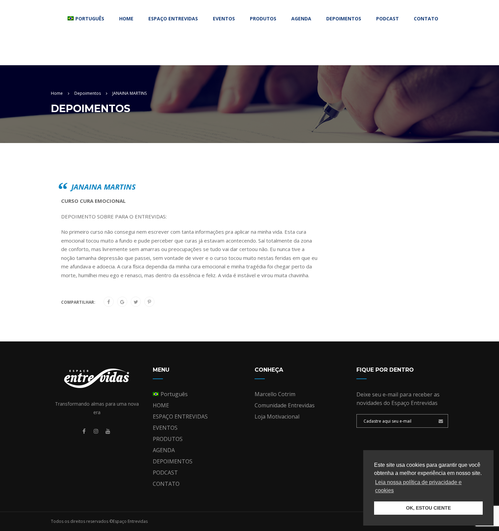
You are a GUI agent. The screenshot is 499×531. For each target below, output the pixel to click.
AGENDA (301, 18)
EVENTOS (224, 18)
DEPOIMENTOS (343, 18)
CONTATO (426, 18)
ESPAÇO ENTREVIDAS (173, 18)
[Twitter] (136, 302)
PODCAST (387, 18)
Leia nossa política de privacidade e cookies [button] (418, 486)
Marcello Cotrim (275, 394)
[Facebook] (108, 302)
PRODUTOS (263, 18)
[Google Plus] (122, 302)
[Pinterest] (149, 302)
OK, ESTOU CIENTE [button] (428, 508)
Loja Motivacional (277, 416)
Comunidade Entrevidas (285, 405)
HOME (126, 18)
